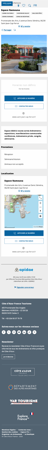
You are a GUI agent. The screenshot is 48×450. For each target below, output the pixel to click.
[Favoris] (24, 5)
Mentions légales (9, 430)
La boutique (29, 434)
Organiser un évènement (12, 434)
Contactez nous (24, 430)
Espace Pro (25, 432)
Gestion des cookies (10, 432)
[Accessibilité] (18, 5)
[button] (29, 5)
